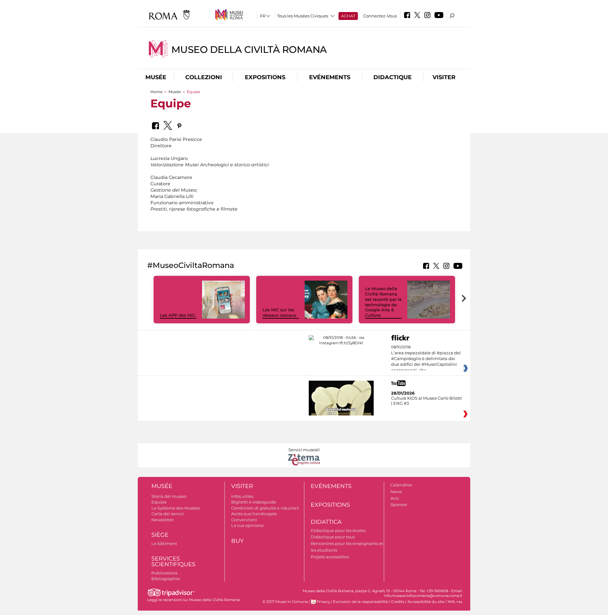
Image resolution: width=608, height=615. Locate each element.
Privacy (323, 601)
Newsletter (162, 519)
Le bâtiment (164, 543)
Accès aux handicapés (254, 513)
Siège (159, 535)
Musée (155, 77)
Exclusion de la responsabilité (360, 601)
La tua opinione (247, 525)
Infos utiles (242, 496)
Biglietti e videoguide (253, 501)
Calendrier (401, 484)
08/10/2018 (426, 359)
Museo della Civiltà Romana (249, 49)
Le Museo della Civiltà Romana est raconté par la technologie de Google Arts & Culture (383, 302)
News (396, 491)
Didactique (392, 77)
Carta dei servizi (167, 513)
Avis (394, 498)
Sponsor (398, 504)
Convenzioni (244, 519)
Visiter (444, 77)
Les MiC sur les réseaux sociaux (279, 312)
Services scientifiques (173, 561)
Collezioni (203, 77)
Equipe (159, 501)
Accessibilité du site (426, 601)
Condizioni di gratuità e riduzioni (265, 507)
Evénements (329, 77)
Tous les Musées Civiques (302, 15)
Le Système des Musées (175, 507)
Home (156, 91)
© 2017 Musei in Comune (285, 601)
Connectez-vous (380, 15)
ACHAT (348, 15)
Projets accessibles (330, 556)
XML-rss (454, 601)
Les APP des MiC (177, 315)
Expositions (265, 77)
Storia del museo (168, 496)
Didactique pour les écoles (338, 530)
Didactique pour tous (333, 536)
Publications (164, 572)
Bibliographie (165, 578)
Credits (397, 601)
